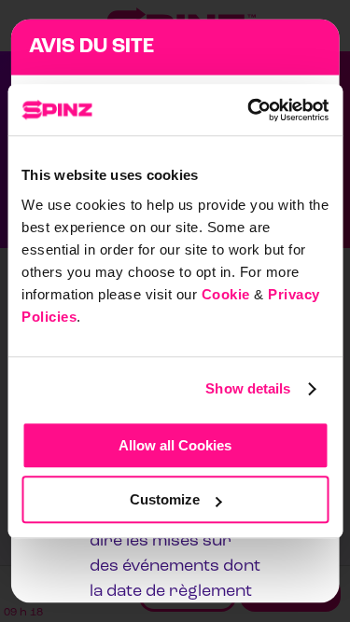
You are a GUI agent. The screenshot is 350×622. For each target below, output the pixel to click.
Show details (247, 388)
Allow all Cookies (175, 445)
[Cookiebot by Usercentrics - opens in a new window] (249, 110)
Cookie (226, 294)
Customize (165, 499)
